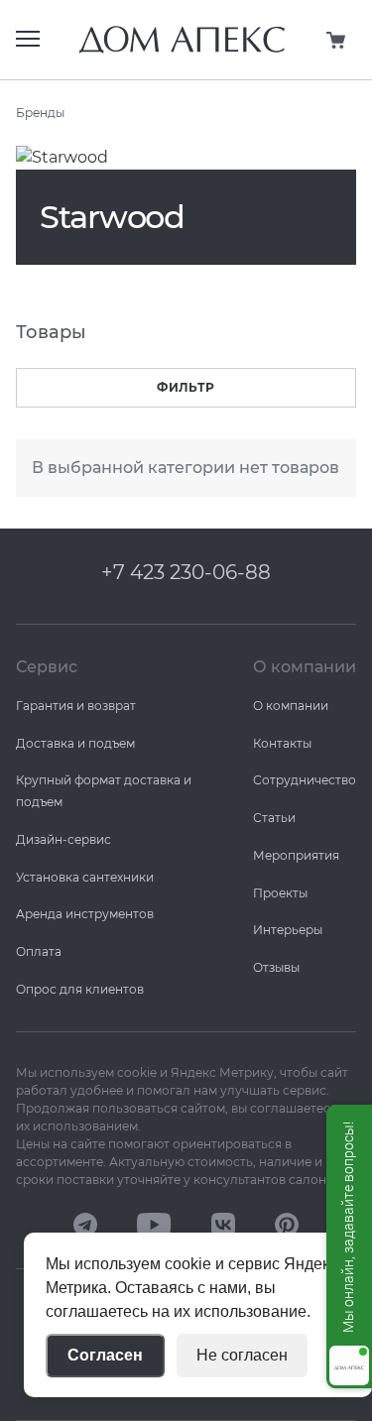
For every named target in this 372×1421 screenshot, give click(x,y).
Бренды (40, 112)
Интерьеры (287, 929)
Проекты (280, 893)
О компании (290, 705)
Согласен (105, 1355)
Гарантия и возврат (76, 705)
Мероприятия (296, 855)
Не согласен (242, 1355)
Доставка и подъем (75, 743)
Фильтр (186, 387)
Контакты (282, 743)
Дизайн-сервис (63, 839)
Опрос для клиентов (80, 989)
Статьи (274, 817)
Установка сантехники (85, 877)
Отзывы (276, 967)
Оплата (39, 951)
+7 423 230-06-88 (186, 572)
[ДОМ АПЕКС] (85, 1225)
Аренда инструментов (85, 913)
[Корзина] (336, 39)
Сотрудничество (304, 779)
